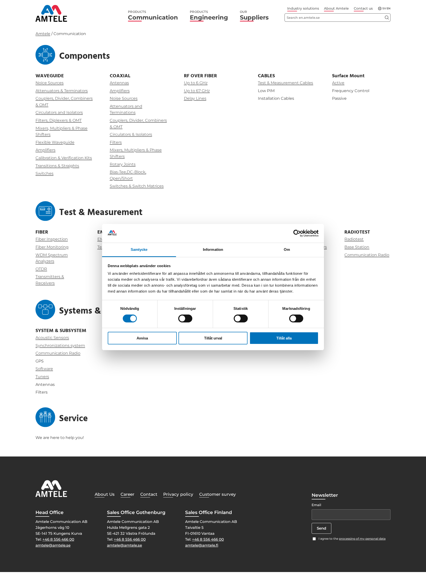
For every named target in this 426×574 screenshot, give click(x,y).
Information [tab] (213, 249)
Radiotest (354, 239)
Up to (190, 90)
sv (384, 8)
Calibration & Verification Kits (64, 158)
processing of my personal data (362, 538)
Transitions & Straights (57, 165)
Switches (44, 173)
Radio (383, 255)
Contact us (363, 8)
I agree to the (352, 538)
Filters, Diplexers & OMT (59, 120)
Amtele (43, 33)
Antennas (119, 82)
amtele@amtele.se (53, 545)
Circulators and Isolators (59, 112)
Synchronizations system (60, 345)
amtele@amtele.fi (201, 545)
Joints (129, 164)
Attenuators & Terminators (62, 90)
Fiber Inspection (52, 239)
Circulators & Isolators (131, 134)
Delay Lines (195, 98)
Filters (116, 142)
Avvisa (142, 338)
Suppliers (254, 15)
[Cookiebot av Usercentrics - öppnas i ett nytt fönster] (297, 233)
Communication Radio (58, 353)
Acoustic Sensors (52, 337)
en (388, 8)
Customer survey (217, 494)
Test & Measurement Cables (285, 82)
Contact (148, 494)
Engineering (209, 15)
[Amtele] (51, 13)
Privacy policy (178, 494)
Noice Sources (50, 82)
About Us (105, 494)
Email (316, 505)
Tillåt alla (284, 338)
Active (338, 82)
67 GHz (203, 90)
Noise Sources (124, 98)
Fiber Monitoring (52, 247)
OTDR (41, 269)
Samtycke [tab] (139, 249)
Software (44, 368)
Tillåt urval (213, 338)
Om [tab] (287, 249)
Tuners (42, 376)
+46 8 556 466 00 (58, 539)
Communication (153, 15)
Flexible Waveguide (55, 142)
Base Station (356, 247)
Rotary (116, 164)
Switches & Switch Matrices (137, 186)
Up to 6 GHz (196, 82)
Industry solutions (303, 8)
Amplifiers (45, 150)
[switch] (185, 318)
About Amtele (336, 8)
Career (127, 494)
